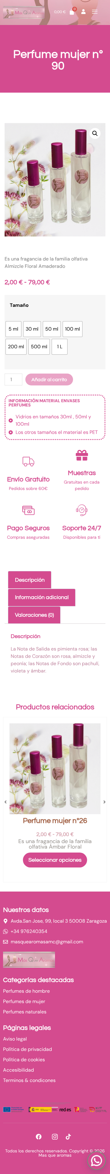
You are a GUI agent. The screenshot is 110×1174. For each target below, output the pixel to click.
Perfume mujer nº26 (55, 821)
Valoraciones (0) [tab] (34, 615)
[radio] (13, 329)
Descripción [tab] (30, 580)
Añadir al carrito (49, 379)
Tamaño (19, 305)
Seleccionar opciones (55, 860)
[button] (95, 133)
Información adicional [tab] (42, 597)
